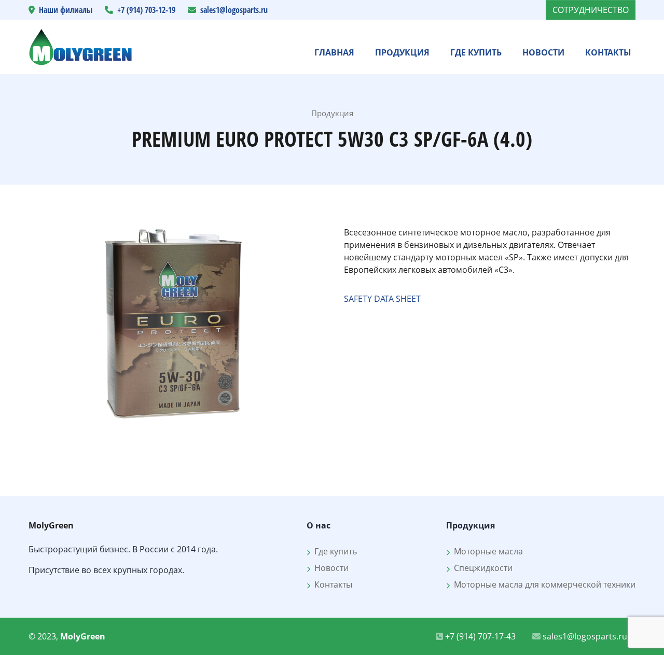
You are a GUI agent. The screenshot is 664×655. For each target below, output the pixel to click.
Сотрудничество (590, 10)
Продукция (332, 113)
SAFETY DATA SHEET (382, 298)
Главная (334, 52)
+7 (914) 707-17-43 (479, 636)
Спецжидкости (481, 568)
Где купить (476, 52)
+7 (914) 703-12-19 (146, 10)
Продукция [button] (402, 52)
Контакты (608, 52)
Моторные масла (486, 551)
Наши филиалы (65, 10)
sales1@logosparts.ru (234, 10)
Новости (543, 52)
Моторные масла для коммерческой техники (542, 584)
